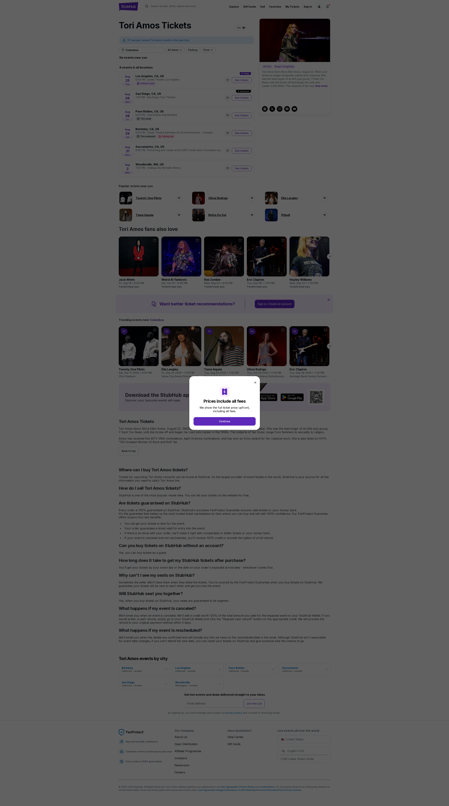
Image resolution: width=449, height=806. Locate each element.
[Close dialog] (255, 382)
